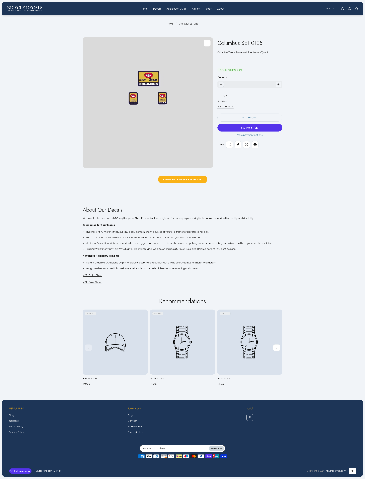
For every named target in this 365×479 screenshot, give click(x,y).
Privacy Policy (16, 432)
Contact (14, 421)
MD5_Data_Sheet (92, 275)
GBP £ (329, 9)
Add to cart (250, 117)
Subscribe (216, 448)
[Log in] (349, 9)
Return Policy (16, 426)
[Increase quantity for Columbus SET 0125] (278, 84)
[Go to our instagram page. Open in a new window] (249, 417)
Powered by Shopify (336, 470)
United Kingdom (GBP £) (48, 471)
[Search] (343, 9)
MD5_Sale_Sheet (92, 282)
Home (170, 24)
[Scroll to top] (352, 471)
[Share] (229, 144)
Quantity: (222, 77)
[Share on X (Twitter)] (246, 144)
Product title (90, 378)
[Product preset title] (115, 342)
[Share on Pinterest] (255, 144)
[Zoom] (207, 43)
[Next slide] (276, 347)
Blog (11, 415)
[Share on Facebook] (238, 144)
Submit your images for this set (183, 179)
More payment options (250, 135)
